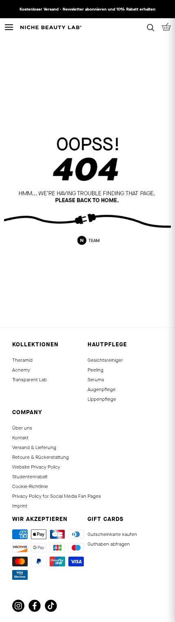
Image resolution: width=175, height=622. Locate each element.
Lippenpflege (102, 399)
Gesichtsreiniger (105, 360)
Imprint (19, 506)
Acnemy (21, 370)
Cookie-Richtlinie (30, 486)
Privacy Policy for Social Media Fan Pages (56, 496)
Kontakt (20, 437)
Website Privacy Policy (36, 467)
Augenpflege (102, 389)
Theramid (22, 360)
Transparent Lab (29, 379)
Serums (96, 379)
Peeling (95, 370)
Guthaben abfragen (109, 544)
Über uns (22, 428)
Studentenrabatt (30, 476)
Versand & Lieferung (34, 447)
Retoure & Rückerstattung (40, 457)
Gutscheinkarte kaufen (112, 534)
